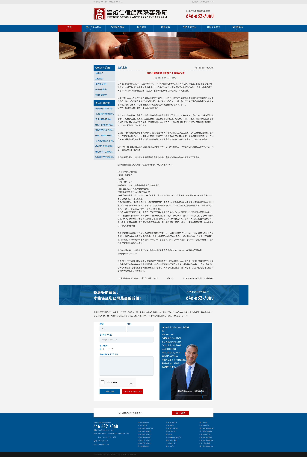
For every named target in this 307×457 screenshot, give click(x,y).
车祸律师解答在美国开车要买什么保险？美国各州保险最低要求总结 (105, 141)
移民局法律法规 (143, 446)
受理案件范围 (117, 28)
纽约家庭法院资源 (144, 443)
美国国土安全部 (171, 440)
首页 (69, 28)
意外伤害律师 (101, 95)
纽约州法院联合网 (205, 437)
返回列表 (170, 278)
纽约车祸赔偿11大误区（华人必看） (105, 125)
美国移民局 (203, 422)
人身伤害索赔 (180, 312)
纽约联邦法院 (204, 425)
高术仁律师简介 (93, 28)
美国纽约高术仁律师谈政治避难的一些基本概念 (105, 130)
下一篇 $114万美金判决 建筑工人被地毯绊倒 (198, 278)
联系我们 (203, 2)
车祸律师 (99, 73)
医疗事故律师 (101, 90)
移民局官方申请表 (172, 428)
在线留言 (195, 2)
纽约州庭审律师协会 (206, 440)
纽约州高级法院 (204, 434)
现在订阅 (180, 413)
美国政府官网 (170, 431)
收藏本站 (210, 2)
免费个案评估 (189, 28)
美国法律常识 (213, 28)
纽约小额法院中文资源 (146, 428)
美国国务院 (170, 446)
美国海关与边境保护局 (174, 437)
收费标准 (165, 28)
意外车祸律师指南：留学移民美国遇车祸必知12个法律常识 (105, 119)
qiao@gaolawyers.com (171, 342)
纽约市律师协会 (204, 443)
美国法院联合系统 (205, 431)
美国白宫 (169, 434)
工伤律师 (99, 79)
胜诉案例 (141, 28)
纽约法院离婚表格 (144, 437)
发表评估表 (110, 391)
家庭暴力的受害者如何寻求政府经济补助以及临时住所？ (105, 157)
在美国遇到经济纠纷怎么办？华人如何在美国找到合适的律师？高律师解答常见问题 (105, 109)
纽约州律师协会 (143, 422)
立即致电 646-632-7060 (133, 391)
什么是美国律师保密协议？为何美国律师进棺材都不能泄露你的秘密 (105, 114)
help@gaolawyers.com (106, 430)
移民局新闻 (170, 425)
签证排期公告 (170, 443)
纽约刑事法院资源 (144, 434)
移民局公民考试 (171, 422)
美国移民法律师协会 (206, 446)
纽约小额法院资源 (144, 431)
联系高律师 (237, 28)
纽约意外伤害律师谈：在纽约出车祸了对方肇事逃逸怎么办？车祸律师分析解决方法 (105, 146)
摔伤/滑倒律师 (101, 84)
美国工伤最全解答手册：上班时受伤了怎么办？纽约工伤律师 (105, 135)
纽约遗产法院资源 (144, 440)
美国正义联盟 (142, 425)
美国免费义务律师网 (206, 428)
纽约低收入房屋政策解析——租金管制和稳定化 (105, 152)
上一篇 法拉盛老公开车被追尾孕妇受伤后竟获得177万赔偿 (138, 278)
